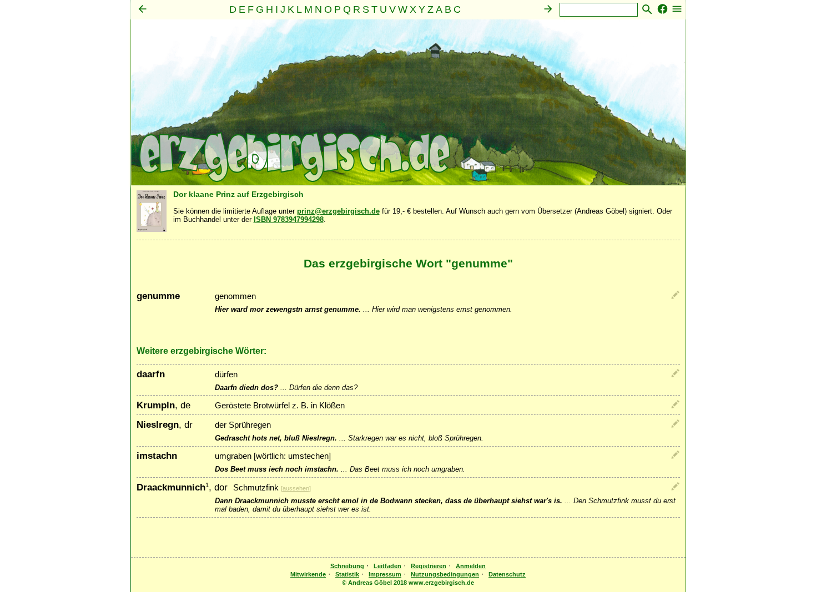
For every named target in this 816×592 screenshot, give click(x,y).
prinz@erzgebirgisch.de (338, 211)
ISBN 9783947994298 (289, 219)
